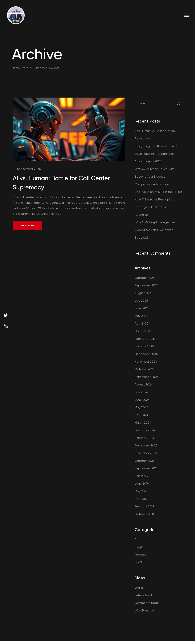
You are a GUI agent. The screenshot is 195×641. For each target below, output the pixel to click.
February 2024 (145, 430)
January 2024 (144, 438)
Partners (140, 554)
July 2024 (141, 392)
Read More (27, 225)
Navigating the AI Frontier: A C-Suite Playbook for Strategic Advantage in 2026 (156, 153)
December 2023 (146, 445)
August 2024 (144, 384)
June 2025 (142, 308)
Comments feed (146, 603)
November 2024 (146, 361)
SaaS (138, 562)
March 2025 (143, 331)
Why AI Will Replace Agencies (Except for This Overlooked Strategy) (155, 229)
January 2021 (144, 476)
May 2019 (141, 491)
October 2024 (145, 369)
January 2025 (144, 346)
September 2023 (146, 468)
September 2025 (146, 285)
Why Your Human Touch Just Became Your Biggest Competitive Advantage (155, 176)
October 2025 (145, 278)
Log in (139, 587)
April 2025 (141, 323)
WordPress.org (145, 610)
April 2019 (141, 499)
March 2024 (143, 422)
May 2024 (141, 407)
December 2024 (146, 354)
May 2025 (141, 316)
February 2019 (144, 506)
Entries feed (143, 595)
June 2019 (142, 483)
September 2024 (147, 377)
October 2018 (144, 514)
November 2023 (146, 453)
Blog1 (138, 547)
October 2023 (145, 460)
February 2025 (145, 339)
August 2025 (144, 293)
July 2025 (141, 300)
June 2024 (142, 399)
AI (136, 539)
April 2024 (142, 415)
